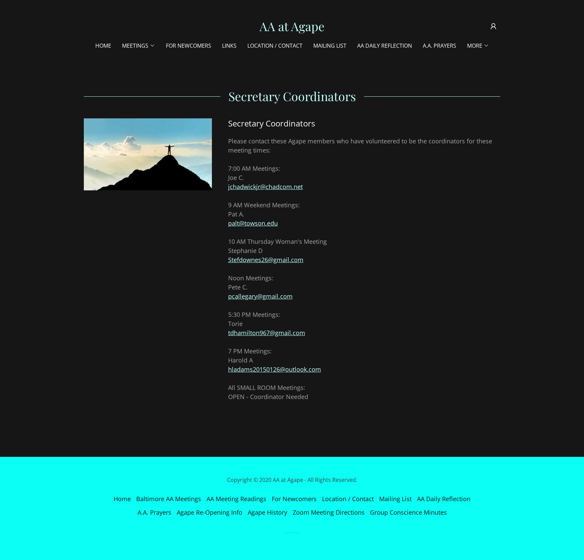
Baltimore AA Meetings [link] (168, 499)
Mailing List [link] (329, 45)
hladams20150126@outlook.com (274, 369)
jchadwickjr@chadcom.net (265, 187)
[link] (292, 29)
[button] (493, 26)
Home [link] (103, 45)
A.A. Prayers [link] (439, 45)
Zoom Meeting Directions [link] (329, 512)
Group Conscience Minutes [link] (408, 512)
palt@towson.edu (253, 223)
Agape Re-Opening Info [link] (209, 512)
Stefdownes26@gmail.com (265, 260)
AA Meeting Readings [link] (236, 499)
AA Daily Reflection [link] (384, 45)
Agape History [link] (267, 512)
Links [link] (229, 45)
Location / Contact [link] (274, 45)
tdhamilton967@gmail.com (266, 333)
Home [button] (122, 499)
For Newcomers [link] (188, 45)
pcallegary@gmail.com (260, 296)
